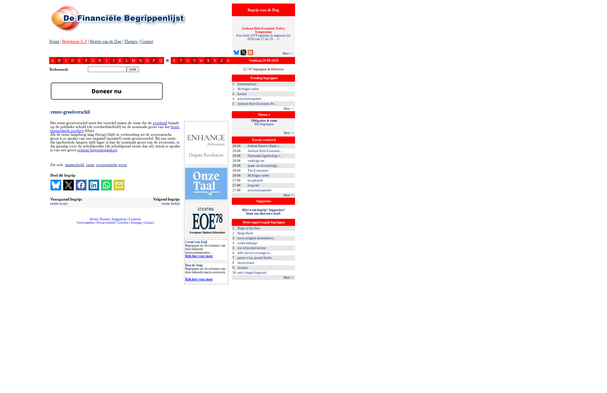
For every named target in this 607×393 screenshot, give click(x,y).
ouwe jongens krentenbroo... (256, 238)
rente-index (171, 203)
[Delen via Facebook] (81, 185)
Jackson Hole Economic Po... (256, 104)
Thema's (131, 41)
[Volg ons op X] (243, 53)
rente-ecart (58, 203)
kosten (242, 94)
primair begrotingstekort (97, 150)
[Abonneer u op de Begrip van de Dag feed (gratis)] (250, 53)
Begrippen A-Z (74, 41)
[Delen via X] (68, 185)
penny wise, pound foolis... (255, 258)
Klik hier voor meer (199, 256)
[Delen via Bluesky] (55, 185)
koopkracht (255, 180)
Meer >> (287, 53)
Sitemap (136, 222)
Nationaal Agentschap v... (265, 156)
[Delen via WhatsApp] (106, 185)
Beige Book (245, 233)
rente (90, 165)
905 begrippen (264, 122)
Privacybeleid (106, 222)
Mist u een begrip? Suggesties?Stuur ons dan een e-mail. (263, 211)
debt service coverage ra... (254, 253)
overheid (160, 123)
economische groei (111, 165)
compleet (53, 225)
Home (54, 41)
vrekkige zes (256, 161)
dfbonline (600, 391)
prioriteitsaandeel (249, 99)
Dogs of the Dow (249, 228)
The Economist (258, 170)
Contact (147, 41)
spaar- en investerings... (263, 165)
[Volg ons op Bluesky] (236, 53)
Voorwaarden (85, 222)
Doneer (105, 219)
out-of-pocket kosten (251, 248)
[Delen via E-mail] (119, 185)
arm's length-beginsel (252, 272)
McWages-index (248, 89)
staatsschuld (74, 165)
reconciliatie (245, 263)
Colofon (123, 222)
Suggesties (119, 219)
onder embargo (247, 243)
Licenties (135, 219)
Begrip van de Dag (105, 41)
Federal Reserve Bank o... (264, 146)
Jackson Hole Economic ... (265, 151)
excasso (242, 268)
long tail (253, 185)
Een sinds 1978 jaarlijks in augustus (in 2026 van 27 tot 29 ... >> (263, 34)
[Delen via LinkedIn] (93, 185)
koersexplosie (246, 84)
